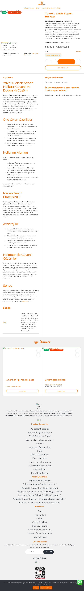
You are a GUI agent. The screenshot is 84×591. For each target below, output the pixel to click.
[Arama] (74, 3)
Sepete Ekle (66, 61)
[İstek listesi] (78, 61)
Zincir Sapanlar (16, 386)
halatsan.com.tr (29, 8)
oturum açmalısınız (73, 95)
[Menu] (4, 3)
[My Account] (77, 3)
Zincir (38, 8)
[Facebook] (33, 418)
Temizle (78, 51)
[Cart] (81, 3)
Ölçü (46, 51)
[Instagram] (37, 418)
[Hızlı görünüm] (38, 355)
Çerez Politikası (46, 588)
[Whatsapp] (41, 418)
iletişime (25, 301)
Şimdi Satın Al (63, 68)
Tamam (36, 588)
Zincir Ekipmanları (56, 384)
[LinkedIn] (44, 418)
